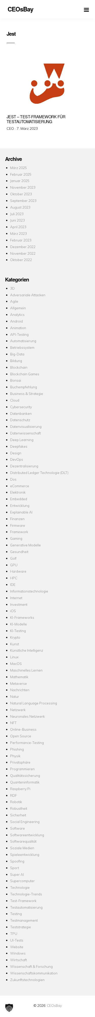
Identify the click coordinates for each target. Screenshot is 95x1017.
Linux (14, 657)
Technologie (20, 887)
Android (16, 321)
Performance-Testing (27, 742)
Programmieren (22, 769)
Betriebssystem (22, 347)
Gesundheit (19, 551)
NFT (13, 722)
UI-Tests (16, 940)
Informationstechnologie (29, 591)
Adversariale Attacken (27, 295)
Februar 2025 (20, 174)
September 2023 (23, 200)
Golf (13, 558)
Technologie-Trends (26, 894)
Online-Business (23, 729)
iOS (13, 611)
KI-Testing (18, 630)
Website (16, 947)
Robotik (16, 802)
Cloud (14, 400)
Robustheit (18, 808)
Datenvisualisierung (26, 426)
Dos (13, 479)
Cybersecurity (21, 407)
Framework (19, 532)
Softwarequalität (23, 841)
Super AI (17, 874)
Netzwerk (18, 709)
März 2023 (18, 233)
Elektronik (18, 492)
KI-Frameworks (22, 617)
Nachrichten (19, 690)
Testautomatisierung (26, 907)
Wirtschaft (18, 960)
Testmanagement (24, 920)
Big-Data (17, 354)
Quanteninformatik (25, 782)
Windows (18, 953)
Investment (18, 604)
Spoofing (17, 861)
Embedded (18, 499)
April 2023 (18, 227)
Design (15, 453)
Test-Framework (23, 900)
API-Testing (19, 334)
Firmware (17, 525)
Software (17, 828)
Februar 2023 (20, 240)
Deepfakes (18, 446)
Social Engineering (25, 821)
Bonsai (15, 380)
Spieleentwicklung (24, 854)
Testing (16, 913)
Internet (16, 598)
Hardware (18, 571)
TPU (13, 933)
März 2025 (18, 167)
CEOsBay (54, 1005)
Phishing (17, 749)
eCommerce (19, 486)
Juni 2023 (17, 220)
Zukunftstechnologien (27, 979)
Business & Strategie (26, 393)
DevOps (16, 459)
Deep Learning (21, 439)
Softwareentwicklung (27, 835)
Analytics (17, 314)
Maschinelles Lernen (26, 670)
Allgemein (18, 308)
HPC (13, 578)
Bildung (16, 360)
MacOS (16, 663)
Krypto (15, 637)
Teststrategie (20, 927)
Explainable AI (21, 512)
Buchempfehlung (23, 387)
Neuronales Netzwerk (27, 716)
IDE (12, 584)
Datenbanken (21, 413)
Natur (14, 696)
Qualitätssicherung (25, 775)
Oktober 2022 (21, 260)
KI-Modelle (18, 624)
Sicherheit (18, 815)
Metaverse (18, 683)
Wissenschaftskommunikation (34, 973)
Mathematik (19, 677)
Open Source (20, 736)
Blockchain (18, 367)
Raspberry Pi (20, 789)
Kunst (14, 644)
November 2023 (22, 187)
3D (12, 288)
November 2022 (22, 253)
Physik (15, 756)
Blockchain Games (24, 374)
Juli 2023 (17, 214)
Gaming (16, 538)
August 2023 (20, 207)
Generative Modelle (25, 545)
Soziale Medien (22, 848)
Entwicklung (19, 505)
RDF (13, 795)
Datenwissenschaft (25, 433)
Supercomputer (22, 881)
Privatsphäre (20, 762)
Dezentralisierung (24, 466)
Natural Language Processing (33, 703)
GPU (13, 565)
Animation (18, 328)
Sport (14, 868)
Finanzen (17, 519)
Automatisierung (23, 341)
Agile (14, 301)
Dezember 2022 (22, 246)
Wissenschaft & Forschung (31, 966)
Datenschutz (20, 420)
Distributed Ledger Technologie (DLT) (39, 472)
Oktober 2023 (21, 194)
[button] (9, 1008)
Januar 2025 (19, 180)
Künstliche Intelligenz (26, 650)
